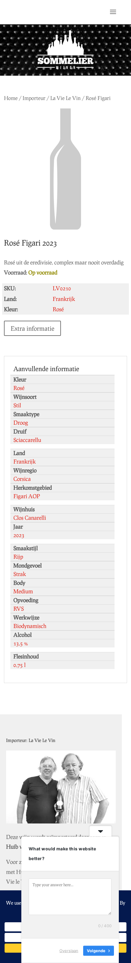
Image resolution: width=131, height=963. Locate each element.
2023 (18, 535)
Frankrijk (24, 461)
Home (11, 98)
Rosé (18, 388)
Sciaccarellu (27, 440)
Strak (19, 574)
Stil (17, 405)
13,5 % (20, 643)
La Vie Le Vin (65, 98)
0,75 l (19, 664)
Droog (20, 422)
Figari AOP (26, 496)
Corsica (22, 478)
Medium (23, 591)
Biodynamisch (29, 626)
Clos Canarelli (29, 517)
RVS (18, 608)
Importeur (34, 98)
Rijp (18, 556)
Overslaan (68, 950)
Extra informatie (32, 328)
